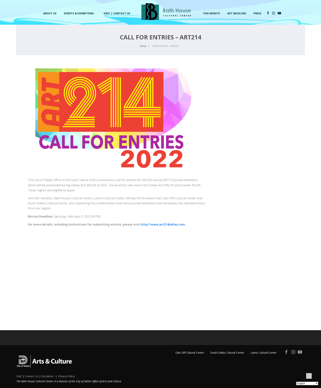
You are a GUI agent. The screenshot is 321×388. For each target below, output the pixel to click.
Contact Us (31, 376)
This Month (211, 13)
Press (257, 13)
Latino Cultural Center (263, 352)
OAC (19, 376)
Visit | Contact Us (117, 13)
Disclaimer (47, 376)
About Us (49, 13)
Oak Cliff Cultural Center (189, 352)
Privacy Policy (66, 376)
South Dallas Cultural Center (227, 352)
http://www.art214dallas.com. (163, 224)
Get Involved (236, 13)
